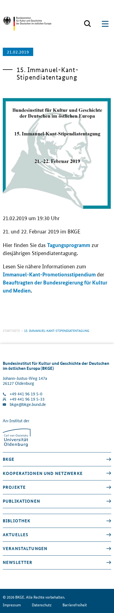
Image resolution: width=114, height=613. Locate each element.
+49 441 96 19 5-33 (27, 399)
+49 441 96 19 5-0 (26, 393)
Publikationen (21, 501)
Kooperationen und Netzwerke (43, 473)
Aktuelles (15, 534)
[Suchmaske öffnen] (87, 23)
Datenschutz (41, 604)
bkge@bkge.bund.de (28, 404)
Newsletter (17, 562)
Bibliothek (16, 521)
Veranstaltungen (25, 548)
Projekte (14, 487)
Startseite (11, 330)
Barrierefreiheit (75, 604)
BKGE (9, 459)
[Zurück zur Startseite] (27, 24)
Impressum (12, 604)
